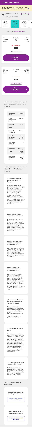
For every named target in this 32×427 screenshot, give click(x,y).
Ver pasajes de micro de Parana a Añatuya (16, 399)
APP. (28, 9)
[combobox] (20, 31)
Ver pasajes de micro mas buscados (16, 419)
